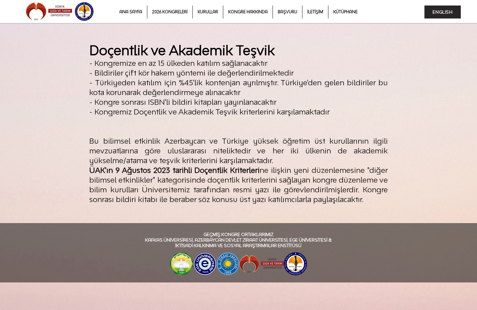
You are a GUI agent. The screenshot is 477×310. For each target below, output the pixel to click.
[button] (169, 12)
